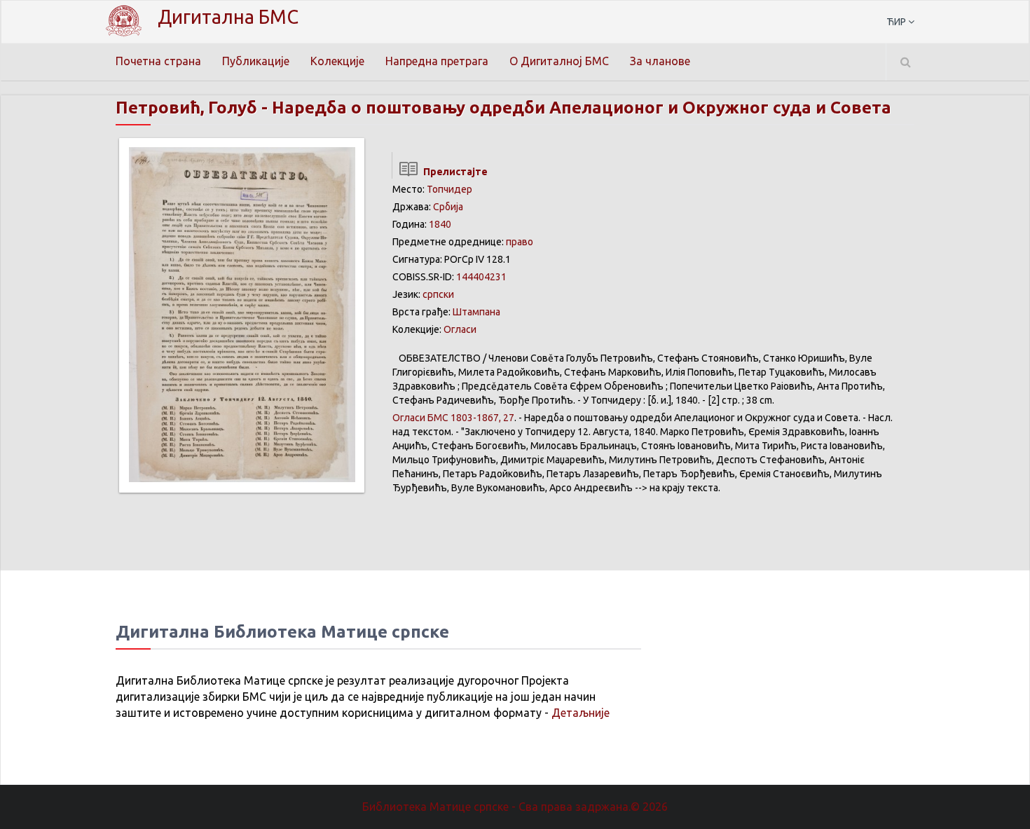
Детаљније (580, 712)
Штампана (476, 311)
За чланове (660, 61)
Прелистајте (453, 171)
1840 (440, 224)
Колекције (337, 61)
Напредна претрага (436, 61)
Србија (448, 206)
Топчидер (449, 189)
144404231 (481, 276)
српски (438, 294)
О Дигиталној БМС (559, 61)
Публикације (255, 61)
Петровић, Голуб (186, 107)
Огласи (460, 329)
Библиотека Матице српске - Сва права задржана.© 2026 (515, 806)
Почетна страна (158, 61)
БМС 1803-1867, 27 (453, 417)
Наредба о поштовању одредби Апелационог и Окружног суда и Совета (581, 107)
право (519, 241)
